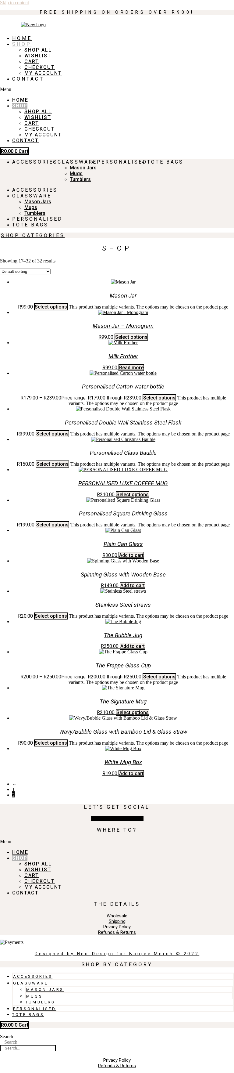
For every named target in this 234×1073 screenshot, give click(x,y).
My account (43, 73)
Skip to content (14, 2)
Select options (51, 307)
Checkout (39, 67)
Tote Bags (165, 162)
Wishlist (37, 56)
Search (6, 1036)
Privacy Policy (117, 927)
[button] (49, 89)
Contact (28, 79)
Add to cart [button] (131, 555)
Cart (31, 61)
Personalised (122, 162)
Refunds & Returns (117, 932)
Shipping (117, 921)
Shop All (38, 50)
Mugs (76, 173)
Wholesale (117, 916)
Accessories (35, 162)
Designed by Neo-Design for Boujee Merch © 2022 (117, 953)
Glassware (77, 162)
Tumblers (80, 179)
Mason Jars (83, 168)
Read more (131, 367)
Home (22, 38)
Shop (21, 44)
